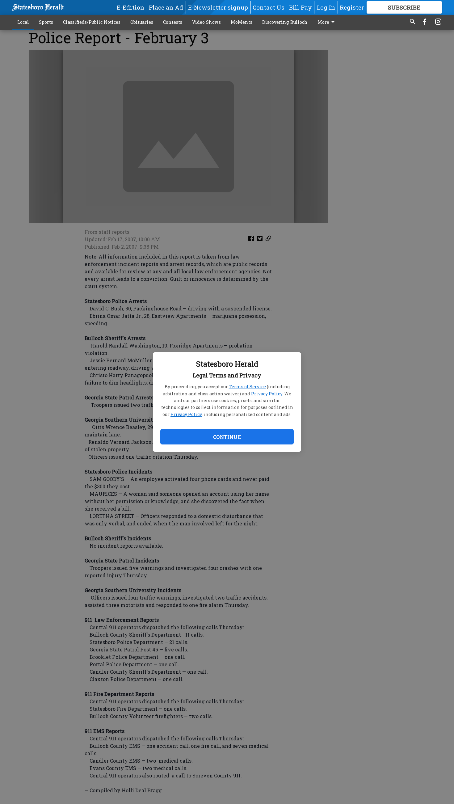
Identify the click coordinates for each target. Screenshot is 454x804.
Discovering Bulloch (285, 22)
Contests (172, 22)
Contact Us (268, 7)
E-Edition (130, 7)
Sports (46, 22)
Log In (326, 7)
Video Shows (206, 22)
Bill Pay (300, 7)
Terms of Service (247, 386)
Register (352, 7)
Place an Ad (166, 7)
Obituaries (141, 22)
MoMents (241, 22)
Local (23, 22)
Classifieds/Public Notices (91, 22)
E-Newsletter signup (218, 7)
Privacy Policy (266, 394)
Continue (227, 437)
